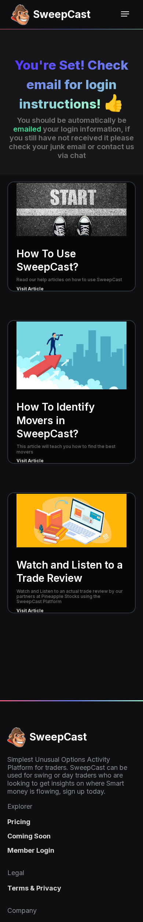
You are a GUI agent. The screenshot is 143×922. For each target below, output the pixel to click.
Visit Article (30, 288)
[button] (125, 14)
